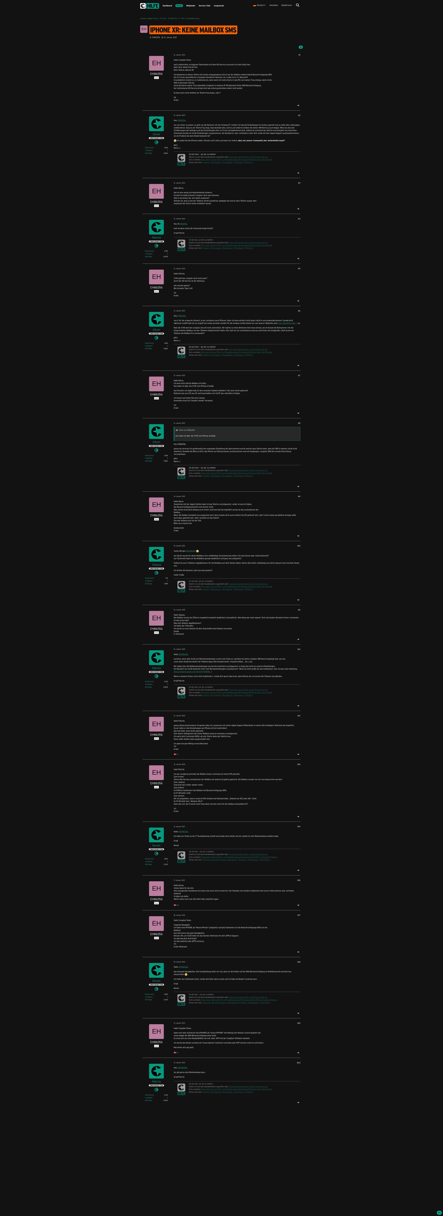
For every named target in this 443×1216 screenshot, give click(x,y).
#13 (299, 716)
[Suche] (298, 5)
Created (205, 162)
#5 (299, 268)
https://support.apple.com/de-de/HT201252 (192, 671)
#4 (299, 218)
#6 (299, 311)
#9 (299, 496)
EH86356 (182, 120)
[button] (259, 5)
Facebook (216, 162)
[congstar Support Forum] (149, 5)
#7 (299, 375)
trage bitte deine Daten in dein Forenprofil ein (248, 157)
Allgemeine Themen (209, 857)
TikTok (248, 162)
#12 (299, 649)
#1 (299, 55)
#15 (298, 826)
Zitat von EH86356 (187, 430)
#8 (299, 423)
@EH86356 (191, 551)
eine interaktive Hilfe (286, 323)
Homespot (244, 159)
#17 (299, 915)
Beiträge (148, 153)
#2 (299, 115)
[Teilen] (301, 47)
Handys (274, 857)
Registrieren (286, 5)
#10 (298, 546)
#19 (298, 1023)
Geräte (269, 159)
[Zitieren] (298, 105)
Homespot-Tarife (248, 857)
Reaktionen (149, 147)
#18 (298, 962)
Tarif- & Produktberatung (228, 159)
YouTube (239, 162)
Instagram (228, 162)
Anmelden (273, 5)
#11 (299, 610)
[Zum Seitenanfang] (439, 1213)
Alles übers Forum (208, 159)
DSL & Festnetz (263, 857)
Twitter (243, 859)
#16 (298, 880)
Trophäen (148, 150)
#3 (299, 183)
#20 (298, 1062)
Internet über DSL (257, 159)
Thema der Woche (209, 859)
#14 (298, 764)
